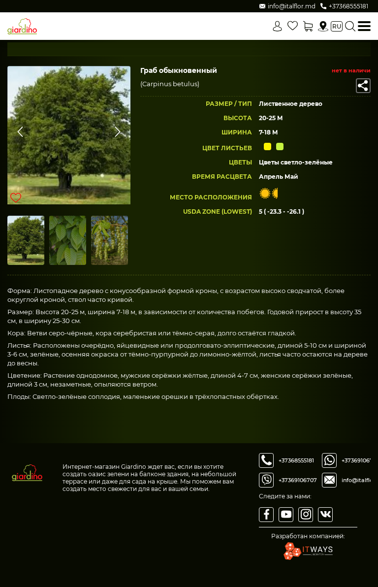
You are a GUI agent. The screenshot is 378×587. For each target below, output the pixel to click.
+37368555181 (296, 460)
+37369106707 (298, 480)
